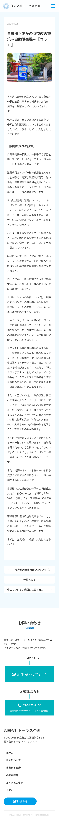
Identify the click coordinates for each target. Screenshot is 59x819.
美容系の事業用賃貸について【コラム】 (33, 570)
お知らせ (11, 790)
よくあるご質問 (14, 782)
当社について (13, 760)
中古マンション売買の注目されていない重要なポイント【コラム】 (25, 590)
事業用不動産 (13, 767)
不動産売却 (12, 775)
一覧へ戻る (29, 579)
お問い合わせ (20, 801)
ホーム (9, 752)
